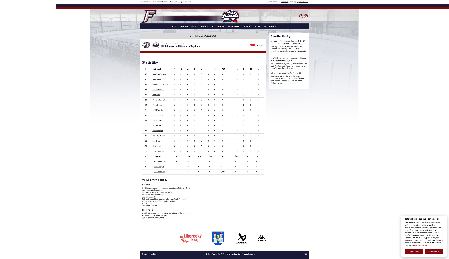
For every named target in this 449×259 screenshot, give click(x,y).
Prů (222, 156)
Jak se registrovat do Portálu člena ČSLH (286, 73)
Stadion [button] (184, 26)
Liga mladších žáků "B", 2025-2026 (203, 36)
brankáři (157, 156)
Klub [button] (174, 26)
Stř (189, 156)
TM (223, 69)
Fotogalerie (234, 26)
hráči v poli (156, 69)
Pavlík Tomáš (157, 110)
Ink (199, 156)
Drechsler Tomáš (158, 79)
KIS (213, 26)
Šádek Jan (156, 141)
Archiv (247, 26)
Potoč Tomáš (157, 121)
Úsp (236, 156)
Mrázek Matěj (157, 105)
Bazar (257, 26)
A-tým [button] (194, 26)
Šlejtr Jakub (156, 146)
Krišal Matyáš (159, 167)
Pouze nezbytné (434, 251)
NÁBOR (221, 26)
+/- (215, 69)
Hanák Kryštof (159, 162)
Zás (210, 156)
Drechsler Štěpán (159, 74)
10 (251, 69)
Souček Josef (157, 126)
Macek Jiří (156, 95)
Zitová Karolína (158, 151)
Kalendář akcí (270, 26)
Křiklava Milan (158, 90)
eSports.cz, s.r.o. (302, 2)
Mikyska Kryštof (158, 100)
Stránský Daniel (158, 136)
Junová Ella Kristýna (160, 85)
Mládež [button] (204, 26)
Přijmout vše (414, 251)
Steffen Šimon (157, 131)
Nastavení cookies (149, 254)
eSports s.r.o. (212, 254)
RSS (305, 254)
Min (177, 156)
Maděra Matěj (159, 172)
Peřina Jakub (157, 115)
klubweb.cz (284, 2)
